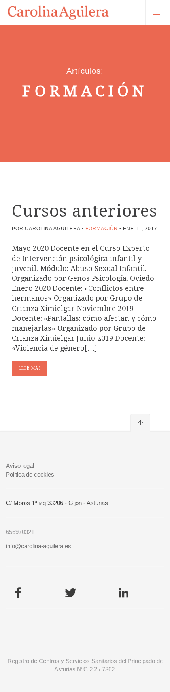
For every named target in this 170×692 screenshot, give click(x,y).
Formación (101, 228)
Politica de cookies (30, 474)
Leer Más (30, 368)
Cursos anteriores (84, 211)
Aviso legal (20, 465)
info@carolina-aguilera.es (38, 546)
